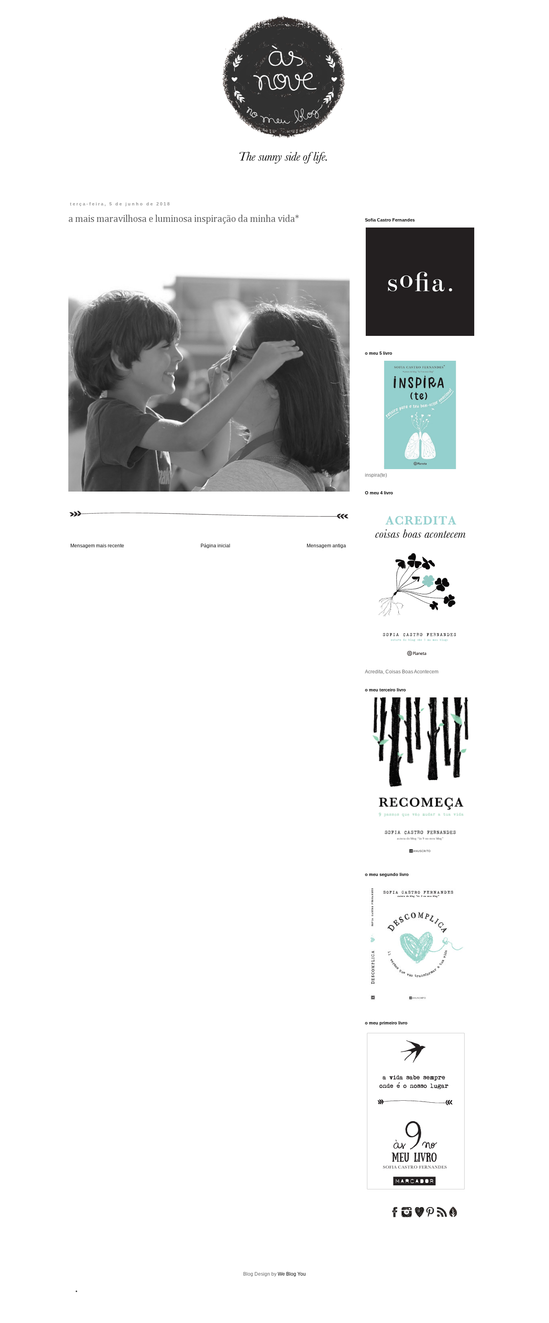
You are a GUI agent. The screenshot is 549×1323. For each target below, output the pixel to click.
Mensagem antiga (326, 546)
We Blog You (292, 1274)
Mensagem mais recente (97, 546)
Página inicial (215, 546)
